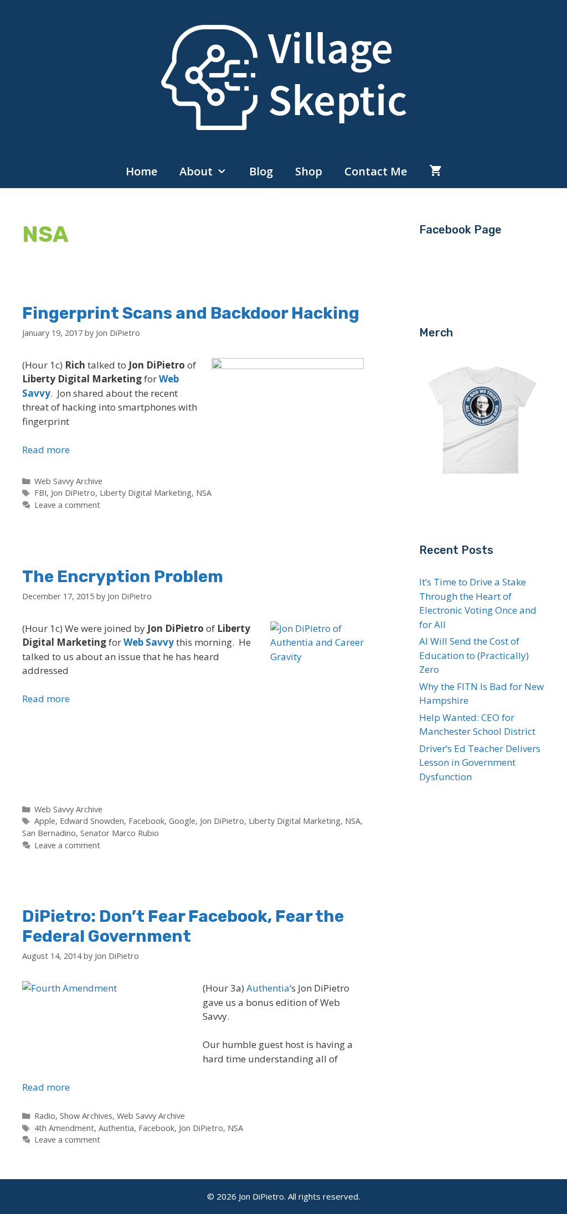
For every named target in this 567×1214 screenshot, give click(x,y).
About (196, 171)
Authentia (268, 988)
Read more (46, 449)
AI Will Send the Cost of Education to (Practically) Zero (474, 655)
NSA (204, 492)
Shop (308, 171)
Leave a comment (67, 505)
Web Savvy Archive (68, 481)
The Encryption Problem (122, 577)
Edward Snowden (92, 821)
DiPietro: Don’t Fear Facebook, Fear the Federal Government (183, 926)
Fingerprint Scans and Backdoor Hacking (190, 313)
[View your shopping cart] (435, 171)
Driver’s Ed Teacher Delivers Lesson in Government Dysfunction (479, 762)
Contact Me (375, 171)
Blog (261, 171)
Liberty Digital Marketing (146, 492)
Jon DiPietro (73, 492)
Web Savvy (148, 642)
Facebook (146, 821)
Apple (44, 821)
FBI (40, 492)
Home (141, 171)
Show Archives (86, 1116)
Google (182, 821)
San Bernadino (49, 833)
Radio (44, 1116)
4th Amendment (64, 1128)
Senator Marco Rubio (119, 833)
